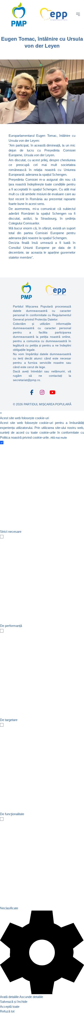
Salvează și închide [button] (13, 1001)
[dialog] (42, 712)
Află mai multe (58, 437)
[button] (42, 955)
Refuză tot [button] (7, 1011)
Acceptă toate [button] (9, 1006)
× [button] (1, 413)
